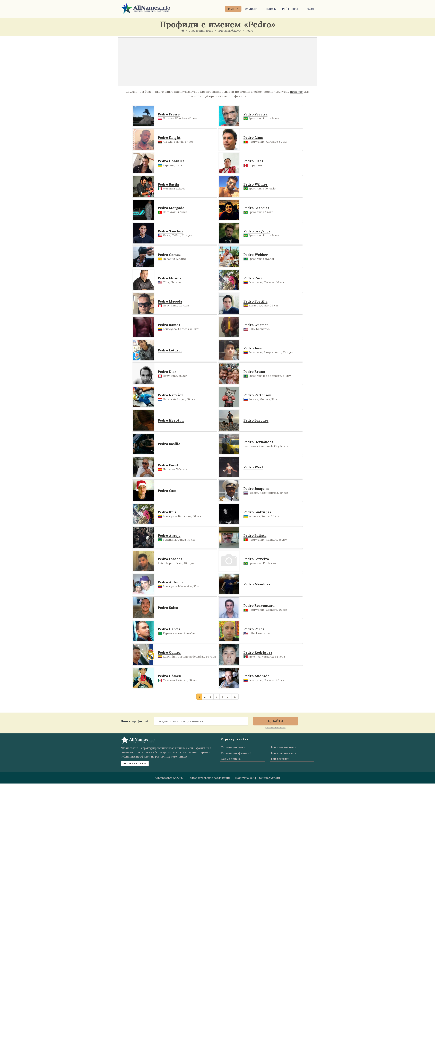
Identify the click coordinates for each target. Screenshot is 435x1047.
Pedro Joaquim (256, 488)
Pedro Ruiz (167, 512)
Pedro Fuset (168, 465)
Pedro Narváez (170, 395)
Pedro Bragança (256, 231)
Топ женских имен (283, 753)
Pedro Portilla (255, 301)
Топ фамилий (280, 758)
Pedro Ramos (169, 325)
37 (234, 696)
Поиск (271, 9)
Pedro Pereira (255, 114)
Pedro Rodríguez (257, 652)
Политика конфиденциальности (257, 777)
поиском (296, 92)
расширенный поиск (275, 727)
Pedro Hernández (258, 442)
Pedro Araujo (169, 535)
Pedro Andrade (256, 676)
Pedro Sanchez (170, 231)
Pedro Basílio (169, 444)
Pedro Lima (253, 137)
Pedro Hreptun (171, 420)
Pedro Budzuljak (257, 512)
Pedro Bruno (254, 371)
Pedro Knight (169, 137)
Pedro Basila (168, 184)
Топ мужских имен (283, 747)
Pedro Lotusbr (170, 350)
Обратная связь (134, 763)
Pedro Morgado (171, 208)
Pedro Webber (255, 254)
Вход (310, 9)
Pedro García (169, 629)
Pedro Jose (252, 348)
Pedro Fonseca (170, 559)
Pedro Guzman (256, 325)
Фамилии (252, 9)
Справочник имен (233, 747)
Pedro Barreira (256, 208)
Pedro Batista (254, 535)
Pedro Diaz (167, 371)
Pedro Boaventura (259, 605)
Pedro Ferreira (256, 559)
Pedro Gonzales (171, 161)
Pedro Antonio (170, 582)
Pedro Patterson (257, 395)
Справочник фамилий (236, 753)
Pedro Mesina (169, 278)
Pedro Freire (169, 114)
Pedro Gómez (169, 676)
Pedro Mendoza (256, 584)
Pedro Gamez (169, 652)
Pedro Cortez (169, 254)
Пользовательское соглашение (208, 777)
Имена (233, 9)
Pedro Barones (255, 420)
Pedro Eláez (253, 161)
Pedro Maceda (170, 301)
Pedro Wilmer (255, 184)
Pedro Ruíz (252, 278)
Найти (277, 721)
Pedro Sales (168, 607)
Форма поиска (231, 758)
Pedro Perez (253, 629)
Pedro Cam (167, 490)
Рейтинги (290, 9)
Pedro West (253, 467)
